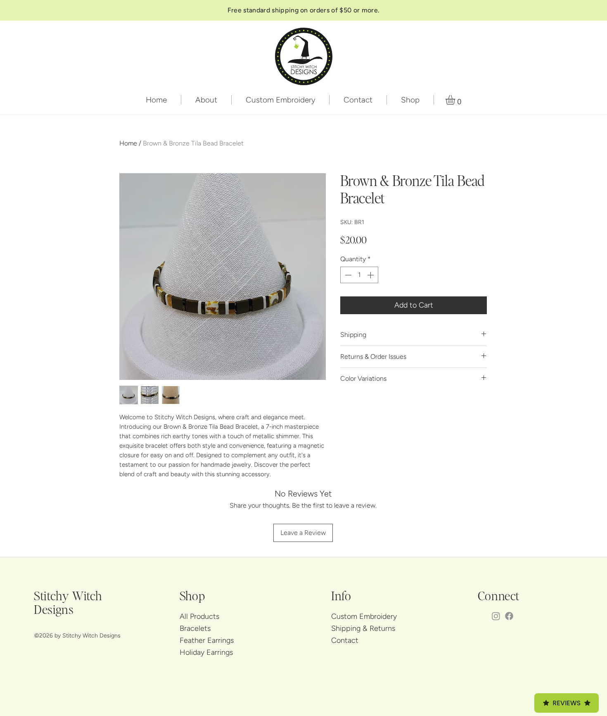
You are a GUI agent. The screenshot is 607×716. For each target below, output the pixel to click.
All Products (199, 616)
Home (128, 143)
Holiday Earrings (206, 652)
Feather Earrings (207, 640)
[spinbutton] (359, 275)
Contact (344, 640)
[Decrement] (347, 275)
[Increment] (371, 275)
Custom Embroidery (364, 616)
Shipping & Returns (363, 628)
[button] (456, 100)
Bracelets (195, 628)
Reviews (566, 703)
